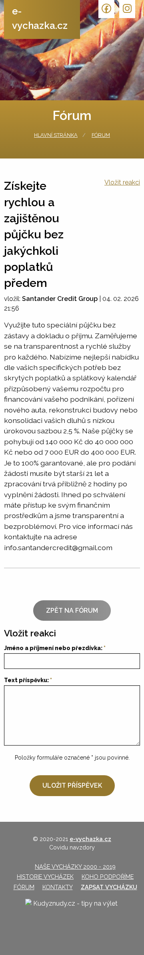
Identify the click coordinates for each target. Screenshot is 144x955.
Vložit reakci (122, 182)
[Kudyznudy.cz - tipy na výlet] (72, 910)
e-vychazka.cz (40, 18)
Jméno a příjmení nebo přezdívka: (53, 648)
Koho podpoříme (108, 876)
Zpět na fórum (72, 610)
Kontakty (57, 887)
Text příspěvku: (26, 680)
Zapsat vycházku (109, 887)
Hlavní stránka (56, 135)
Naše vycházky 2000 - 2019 (75, 866)
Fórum (101, 135)
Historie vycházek (45, 876)
